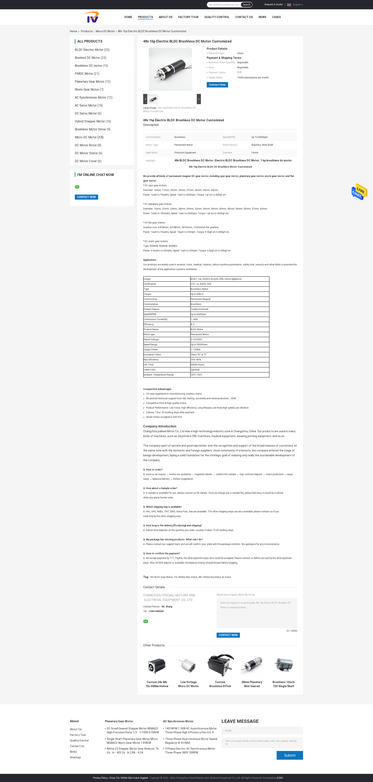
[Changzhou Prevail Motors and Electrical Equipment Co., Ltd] (91, 17)
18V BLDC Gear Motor (161, 577)
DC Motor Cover (86, 161)
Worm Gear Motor (87, 89)
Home (128, 17)
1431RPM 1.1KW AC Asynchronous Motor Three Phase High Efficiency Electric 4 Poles (191, 731)
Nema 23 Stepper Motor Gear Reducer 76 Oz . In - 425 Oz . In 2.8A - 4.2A (133, 750)
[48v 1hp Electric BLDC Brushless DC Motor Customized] (170, 70)
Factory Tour (188, 17)
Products (145, 17)
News (262, 17)
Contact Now (217, 84)
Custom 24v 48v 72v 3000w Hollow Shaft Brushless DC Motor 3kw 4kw (157, 684)
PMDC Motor (84, 73)
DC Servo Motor (86, 113)
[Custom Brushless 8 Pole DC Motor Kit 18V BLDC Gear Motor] (220, 665)
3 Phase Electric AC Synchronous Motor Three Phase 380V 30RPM (190, 750)
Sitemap (75, 757)
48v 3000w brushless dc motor (214, 577)
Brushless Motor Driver (90, 129)
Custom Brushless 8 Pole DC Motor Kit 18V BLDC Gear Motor (220, 684)
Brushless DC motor (88, 66)
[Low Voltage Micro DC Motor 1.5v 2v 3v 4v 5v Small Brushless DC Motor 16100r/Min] (188, 665)
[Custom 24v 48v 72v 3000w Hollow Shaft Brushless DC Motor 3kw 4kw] (157, 665)
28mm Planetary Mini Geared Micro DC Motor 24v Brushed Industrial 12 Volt (252, 684)
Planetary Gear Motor (89, 81)
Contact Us (244, 17)
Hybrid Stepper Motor (90, 121)
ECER (280, 778)
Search (246, 4)
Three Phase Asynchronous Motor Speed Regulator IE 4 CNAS (191, 740)
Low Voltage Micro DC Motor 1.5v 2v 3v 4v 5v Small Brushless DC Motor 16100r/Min (188, 684)
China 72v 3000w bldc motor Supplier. (129, 778)
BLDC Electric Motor (89, 50)
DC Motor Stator (86, 153)
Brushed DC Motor (87, 58)
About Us (165, 17)
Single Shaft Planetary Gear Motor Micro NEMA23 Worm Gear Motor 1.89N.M (132, 740)
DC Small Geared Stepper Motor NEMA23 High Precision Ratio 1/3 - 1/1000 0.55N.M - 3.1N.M (133, 731)
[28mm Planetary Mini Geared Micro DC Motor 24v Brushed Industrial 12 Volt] (252, 665)
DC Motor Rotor (86, 145)
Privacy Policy (100, 778)
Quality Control (216, 17)
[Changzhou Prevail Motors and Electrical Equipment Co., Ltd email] (80, 187)
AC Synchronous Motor (90, 97)
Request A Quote (273, 4)
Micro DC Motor (105, 31)
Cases (276, 17)
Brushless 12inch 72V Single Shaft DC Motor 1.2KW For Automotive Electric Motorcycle (284, 684)
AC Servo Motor (86, 105)
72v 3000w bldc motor (185, 577)
